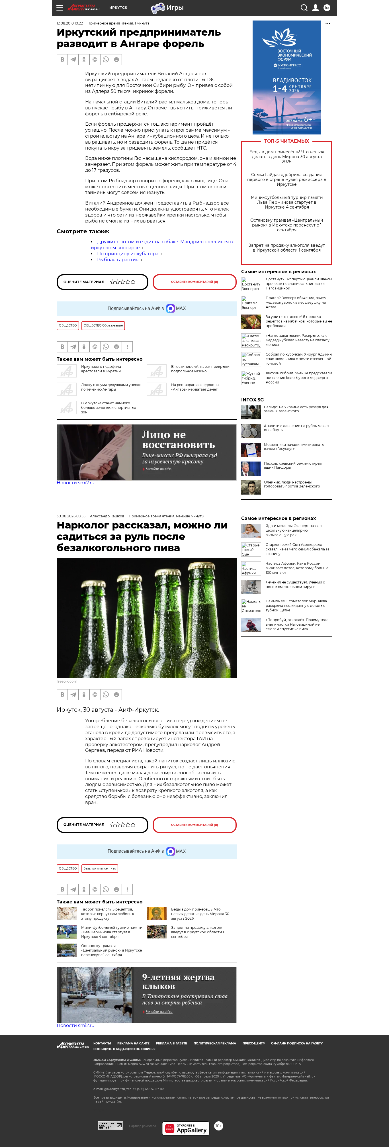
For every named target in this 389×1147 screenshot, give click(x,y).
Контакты (102, 1043)
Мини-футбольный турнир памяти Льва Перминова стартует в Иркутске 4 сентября (287, 202)
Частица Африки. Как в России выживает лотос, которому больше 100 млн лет (297, 568)
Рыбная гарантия (118, 259)
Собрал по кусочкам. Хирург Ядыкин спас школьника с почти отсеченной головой (299, 359)
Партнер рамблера (142, 1126)
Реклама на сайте (133, 1043)
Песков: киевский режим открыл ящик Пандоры (293, 466)
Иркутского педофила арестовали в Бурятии (101, 368)
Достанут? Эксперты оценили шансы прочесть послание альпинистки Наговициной (299, 283)
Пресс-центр (254, 1043)
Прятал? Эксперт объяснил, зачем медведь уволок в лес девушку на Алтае (296, 302)
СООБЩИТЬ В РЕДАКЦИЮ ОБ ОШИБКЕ (124, 1049)
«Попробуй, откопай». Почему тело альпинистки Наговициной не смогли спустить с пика (297, 624)
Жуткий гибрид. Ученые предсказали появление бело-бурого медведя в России (299, 377)
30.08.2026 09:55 (71, 516)
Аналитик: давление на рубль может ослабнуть (296, 428)
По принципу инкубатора (127, 253)
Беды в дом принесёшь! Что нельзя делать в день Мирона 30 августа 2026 (286, 157)
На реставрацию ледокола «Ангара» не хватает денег (195, 387)
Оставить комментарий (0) (194, 282)
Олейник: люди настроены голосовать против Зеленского (292, 484)
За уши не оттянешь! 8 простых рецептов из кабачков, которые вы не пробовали (299, 321)
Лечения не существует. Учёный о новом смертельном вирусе (295, 584)
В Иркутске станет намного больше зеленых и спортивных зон (108, 407)
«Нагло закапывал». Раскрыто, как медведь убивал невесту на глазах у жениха (297, 340)
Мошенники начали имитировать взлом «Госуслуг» (294, 447)
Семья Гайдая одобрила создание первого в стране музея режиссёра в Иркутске (286, 179)
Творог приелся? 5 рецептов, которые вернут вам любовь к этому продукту (107, 914)
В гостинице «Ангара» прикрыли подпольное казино (200, 368)
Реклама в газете (171, 1043)
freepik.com (67, 681)
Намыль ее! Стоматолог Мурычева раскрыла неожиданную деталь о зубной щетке (296, 605)
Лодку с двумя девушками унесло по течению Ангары (111, 387)
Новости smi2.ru (76, 482)
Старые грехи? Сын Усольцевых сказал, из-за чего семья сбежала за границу (297, 549)
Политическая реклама (215, 1043)
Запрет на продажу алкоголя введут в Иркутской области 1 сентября (287, 248)
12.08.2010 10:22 (70, 23)
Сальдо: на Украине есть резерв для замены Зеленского (296, 409)
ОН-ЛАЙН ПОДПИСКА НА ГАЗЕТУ (297, 1043)
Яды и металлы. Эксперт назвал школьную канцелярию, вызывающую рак (294, 530)
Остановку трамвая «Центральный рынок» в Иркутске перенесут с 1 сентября (286, 225)
